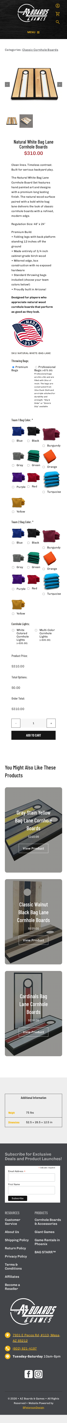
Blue (20, 440)
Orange (52, 466)
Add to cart (33, 735)
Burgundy (53, 445)
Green (36, 465)
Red (34, 486)
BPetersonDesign (33, 1407)
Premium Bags (19, 368)
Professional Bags (44, 368)
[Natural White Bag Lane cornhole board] (33, 84)
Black (35, 440)
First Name (14, 1184)
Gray (20, 465)
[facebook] (29, 1374)
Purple (21, 486)
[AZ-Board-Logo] (33, 4)
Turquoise (54, 491)
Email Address (16, 1171)
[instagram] (38, 1374)
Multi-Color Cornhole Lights (47, 634)
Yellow (21, 511)
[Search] (57, 22)
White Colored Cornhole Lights (23, 636)
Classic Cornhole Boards (40, 50)
